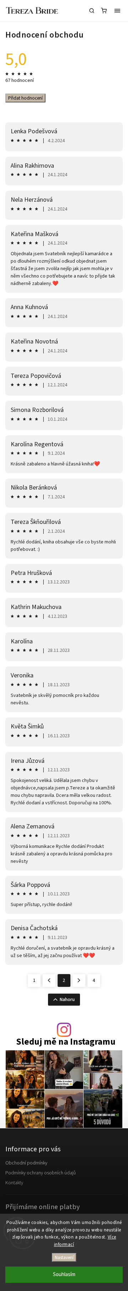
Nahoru (67, 999)
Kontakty (14, 1182)
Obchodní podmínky (26, 1163)
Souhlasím (64, 1274)
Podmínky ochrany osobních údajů (40, 1173)
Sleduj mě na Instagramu (66, 1042)
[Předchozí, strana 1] (49, 980)
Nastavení (64, 1257)
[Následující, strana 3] (79, 980)
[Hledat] (91, 10)
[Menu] (117, 11)
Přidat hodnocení (25, 98)
